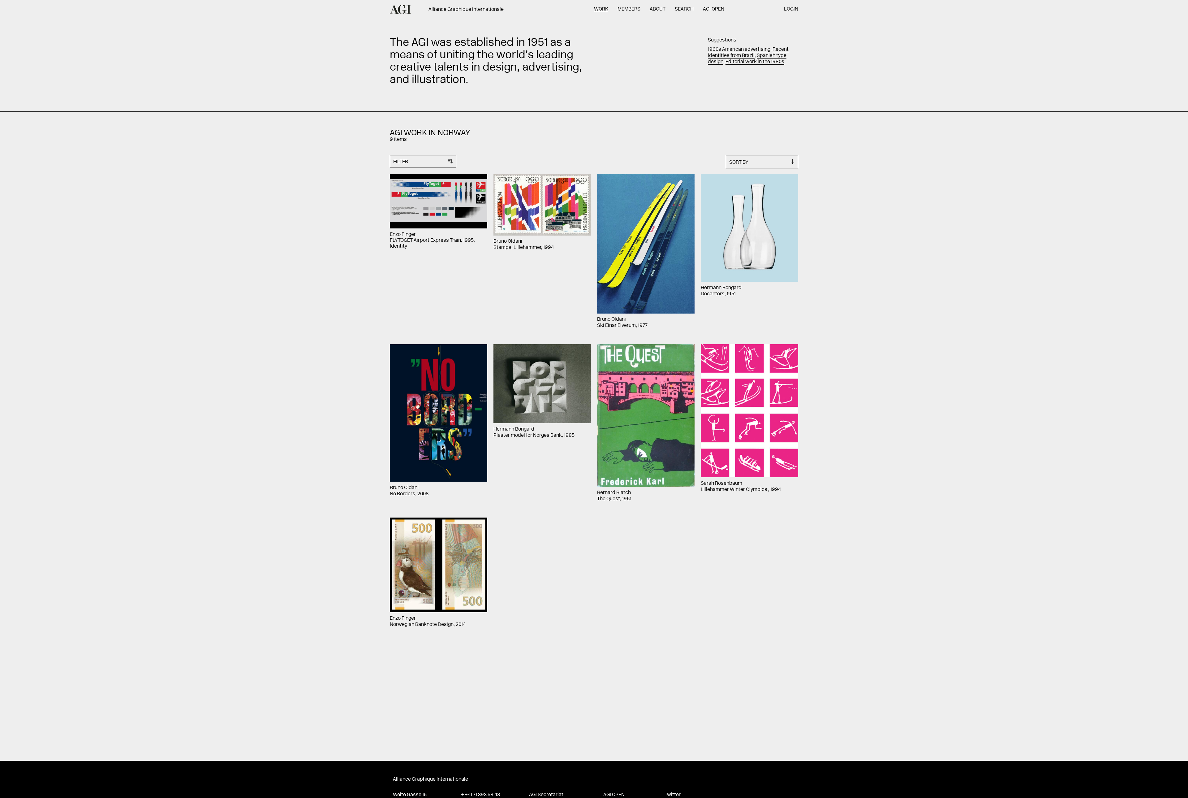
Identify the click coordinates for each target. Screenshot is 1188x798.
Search (684, 9)
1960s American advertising (739, 49)
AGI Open (713, 9)
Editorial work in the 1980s (754, 61)
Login (791, 9)
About (657, 9)
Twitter (673, 794)
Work (601, 9)
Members (629, 9)
